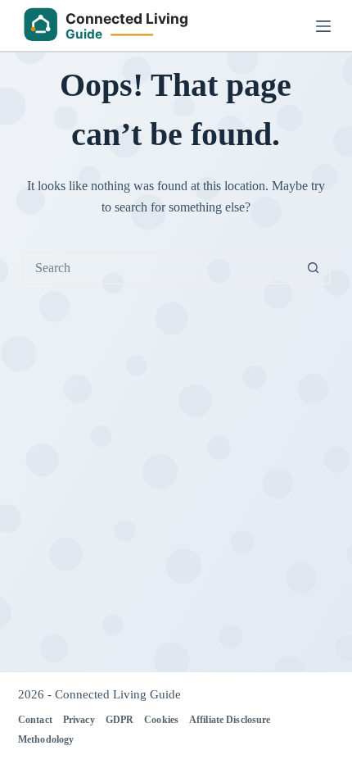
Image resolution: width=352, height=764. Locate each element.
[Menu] (323, 26)
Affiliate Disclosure (229, 719)
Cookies (161, 719)
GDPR (119, 719)
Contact (35, 719)
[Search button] (312, 268)
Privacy (79, 719)
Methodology (46, 739)
